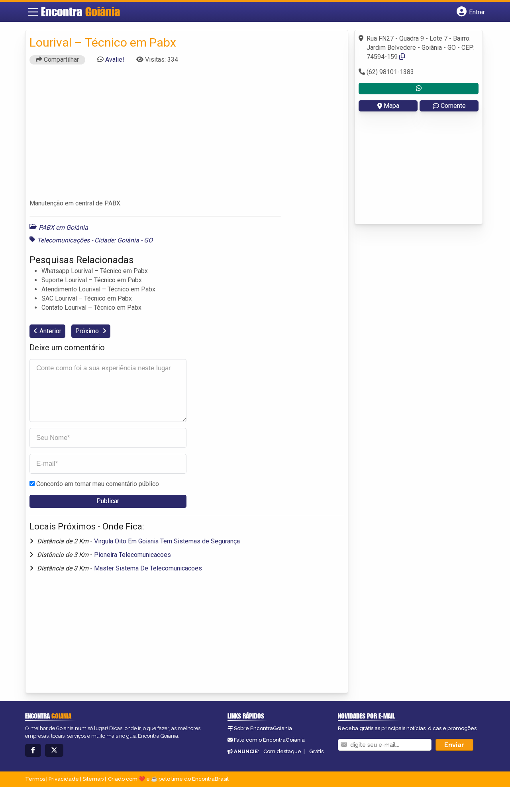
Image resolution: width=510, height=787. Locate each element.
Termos (35, 779)
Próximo (87, 331)
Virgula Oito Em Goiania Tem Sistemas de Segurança (167, 541)
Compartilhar (60, 59)
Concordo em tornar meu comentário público (97, 484)
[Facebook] (33, 750)
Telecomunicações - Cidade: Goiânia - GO (95, 240)
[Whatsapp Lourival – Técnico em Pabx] (419, 88)
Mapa (391, 105)
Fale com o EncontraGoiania (269, 740)
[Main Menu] (33, 12)
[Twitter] (54, 750)
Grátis (316, 751)
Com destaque (282, 751)
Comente (453, 105)
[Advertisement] (186, 135)
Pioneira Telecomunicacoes (132, 555)
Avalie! (114, 59)
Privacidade (64, 779)
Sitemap (93, 779)
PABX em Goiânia (63, 227)
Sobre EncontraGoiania (263, 728)
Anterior (50, 331)
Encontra (80, 11)
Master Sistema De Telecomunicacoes (148, 568)
